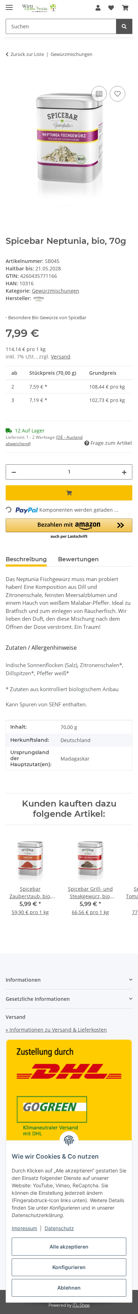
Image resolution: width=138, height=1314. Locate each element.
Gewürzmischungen (55, 290)
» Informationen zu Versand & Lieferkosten (56, 1029)
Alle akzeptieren (69, 1247)
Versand (60, 356)
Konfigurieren (69, 1267)
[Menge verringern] (14, 472)
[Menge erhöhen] (124, 472)
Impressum (24, 1228)
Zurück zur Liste (27, 54)
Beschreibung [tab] (26, 559)
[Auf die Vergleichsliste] (99, 94)
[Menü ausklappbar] (9, 4)
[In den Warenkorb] (11, 76)
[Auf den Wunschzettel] (117, 94)
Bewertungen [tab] (78, 559)
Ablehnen (69, 1288)
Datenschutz (59, 1228)
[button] (98, 8)
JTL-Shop (81, 1305)
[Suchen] (124, 26)
